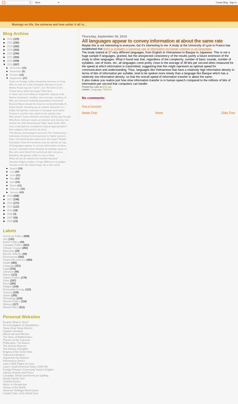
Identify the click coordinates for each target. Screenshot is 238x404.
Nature (7, 274)
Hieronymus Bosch (14, 360)
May (12, 178)
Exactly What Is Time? (16, 322)
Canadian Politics (13, 244)
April (12, 182)
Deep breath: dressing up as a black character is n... (38, 107)
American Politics (13, 236)
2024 (10, 46)
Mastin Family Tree (14, 378)
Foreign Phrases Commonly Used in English (28, 369)
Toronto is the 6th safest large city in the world (34, 165)
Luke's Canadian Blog (54, 15)
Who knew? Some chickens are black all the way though (40, 116)
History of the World (14, 387)
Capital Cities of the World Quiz (20, 393)
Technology (9, 298)
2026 (10, 38)
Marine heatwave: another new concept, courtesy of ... (39, 97)
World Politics (10, 307)
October (14, 74)
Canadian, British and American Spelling (25, 375)
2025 (10, 42)
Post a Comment (91, 106)
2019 (10, 64)
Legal (6, 268)
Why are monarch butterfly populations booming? (36, 100)
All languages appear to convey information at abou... (38, 145)
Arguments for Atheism (16, 357)
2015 (10, 206)
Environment (10, 256)
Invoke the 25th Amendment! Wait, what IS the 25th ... (38, 123)
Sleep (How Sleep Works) (17, 328)
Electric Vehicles (12, 253)
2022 (10, 53)
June (13, 175)
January (14, 192)
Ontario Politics (11, 277)
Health (6, 262)
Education (8, 250)
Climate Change (12, 247)
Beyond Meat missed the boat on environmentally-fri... (39, 104)
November (16, 71)
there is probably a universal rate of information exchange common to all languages (157, 49)
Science (107, 89)
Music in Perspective (15, 384)
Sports (6, 295)
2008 (10, 213)
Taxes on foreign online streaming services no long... (38, 81)
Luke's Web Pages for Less (18, 363)
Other (6, 280)
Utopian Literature (13, 331)
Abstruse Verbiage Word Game (21, 390)
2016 (10, 202)
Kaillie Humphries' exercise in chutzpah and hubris (36, 110)
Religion (7, 286)
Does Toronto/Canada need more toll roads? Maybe (37, 139)
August (14, 168)
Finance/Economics (14, 259)
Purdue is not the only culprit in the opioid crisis (35, 113)
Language (96, 89)
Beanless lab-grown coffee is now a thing (31, 155)
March (13, 185)
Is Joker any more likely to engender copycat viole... (37, 94)
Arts (5, 239)
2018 (10, 195)
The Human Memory (15, 345)
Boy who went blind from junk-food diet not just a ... (37, 152)
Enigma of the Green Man (17, 351)
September (16, 78)
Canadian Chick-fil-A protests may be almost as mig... (38, 142)
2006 (10, 221)
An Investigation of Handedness (21, 325)
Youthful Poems (12, 381)
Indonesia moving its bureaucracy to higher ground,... (38, 136)
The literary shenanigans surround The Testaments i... (39, 133)
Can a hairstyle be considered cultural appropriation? (38, 126)
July (12, 171)
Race (6, 283)
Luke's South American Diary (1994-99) (25, 366)
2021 (10, 57)
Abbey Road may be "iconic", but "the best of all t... (37, 87)
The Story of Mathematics (17, 337)
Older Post (228, 112)
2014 (10, 210)
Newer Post (89, 112)
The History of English (15, 348)
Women (7, 304)
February (15, 188)
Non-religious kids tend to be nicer (28, 129)
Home (159, 112)
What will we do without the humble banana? (33, 158)
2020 (10, 60)
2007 (10, 217)
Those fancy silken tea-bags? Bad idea (30, 91)
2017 (10, 199)
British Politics (11, 242)
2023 (10, 49)
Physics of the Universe (16, 339)
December (16, 67)
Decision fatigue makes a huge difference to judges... (38, 162)
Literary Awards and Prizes (18, 372)
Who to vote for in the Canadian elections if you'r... (36, 84)
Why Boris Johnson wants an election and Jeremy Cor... (40, 120)
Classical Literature (14, 354)
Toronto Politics (11, 301)
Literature (8, 271)
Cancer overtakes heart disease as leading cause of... (38, 149)
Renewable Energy (14, 289)
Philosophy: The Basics (16, 342)
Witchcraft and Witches (16, 334)
